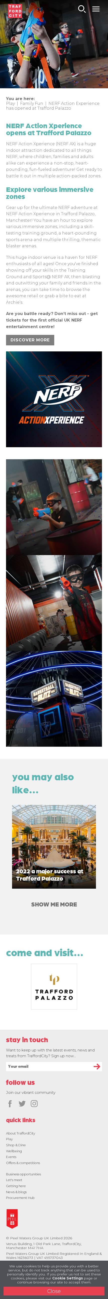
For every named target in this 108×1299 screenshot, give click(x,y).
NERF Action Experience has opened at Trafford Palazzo (52, 106)
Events (11, 1157)
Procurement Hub (20, 1198)
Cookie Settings (67, 1278)
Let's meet (14, 1180)
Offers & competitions (23, 1163)
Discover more (30, 340)
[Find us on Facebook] (10, 1104)
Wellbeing (14, 1151)
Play (10, 103)
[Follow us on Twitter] (22, 1104)
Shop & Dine (16, 1145)
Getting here (16, 1186)
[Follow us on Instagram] (34, 1104)
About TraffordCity (20, 1133)
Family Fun (31, 103)
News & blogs (16, 1192)
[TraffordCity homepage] (15, 11)
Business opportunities (23, 1174)
